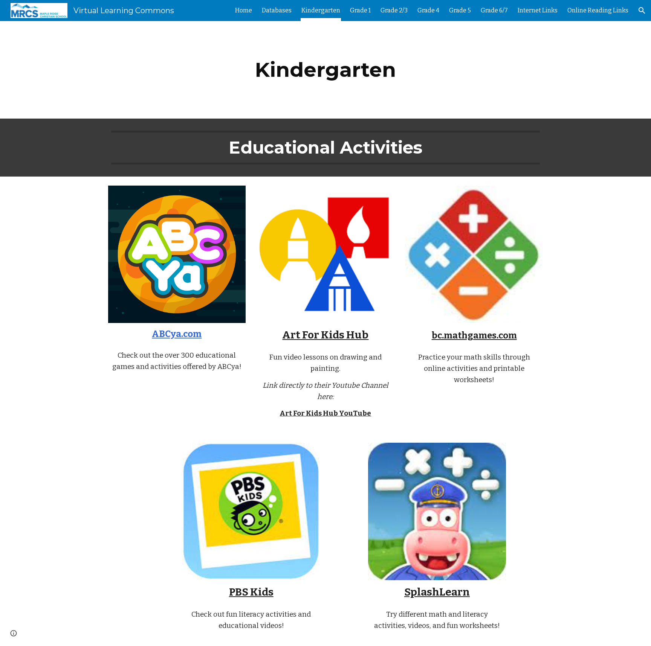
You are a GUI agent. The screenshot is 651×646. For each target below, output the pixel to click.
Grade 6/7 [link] (494, 10)
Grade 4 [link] (428, 10)
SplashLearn (437, 592)
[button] (642, 11)
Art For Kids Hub (325, 335)
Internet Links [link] (538, 10)
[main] (325, 69)
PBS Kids (251, 592)
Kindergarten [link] (320, 10)
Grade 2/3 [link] (394, 10)
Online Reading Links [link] (597, 10)
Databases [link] (277, 10)
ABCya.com (177, 334)
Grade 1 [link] (360, 10)
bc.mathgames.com (474, 335)
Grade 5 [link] (460, 10)
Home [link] (243, 10)
